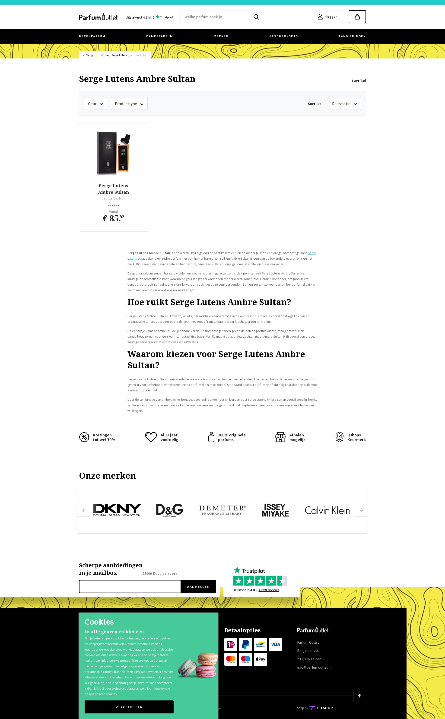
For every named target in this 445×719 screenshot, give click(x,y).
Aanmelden (198, 586)
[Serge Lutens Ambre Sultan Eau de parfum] (113, 154)
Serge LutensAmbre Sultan (113, 189)
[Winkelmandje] (357, 16)
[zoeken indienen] (256, 16)
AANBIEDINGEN (352, 36)
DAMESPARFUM (159, 36)
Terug (89, 55)
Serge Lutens (119, 55)
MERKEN (221, 36)
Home (104, 55)
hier (170, 672)
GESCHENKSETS (283, 36)
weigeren (118, 688)
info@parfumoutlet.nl (314, 667)
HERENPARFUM (92, 36)
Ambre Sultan (138, 55)
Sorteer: (315, 103)
